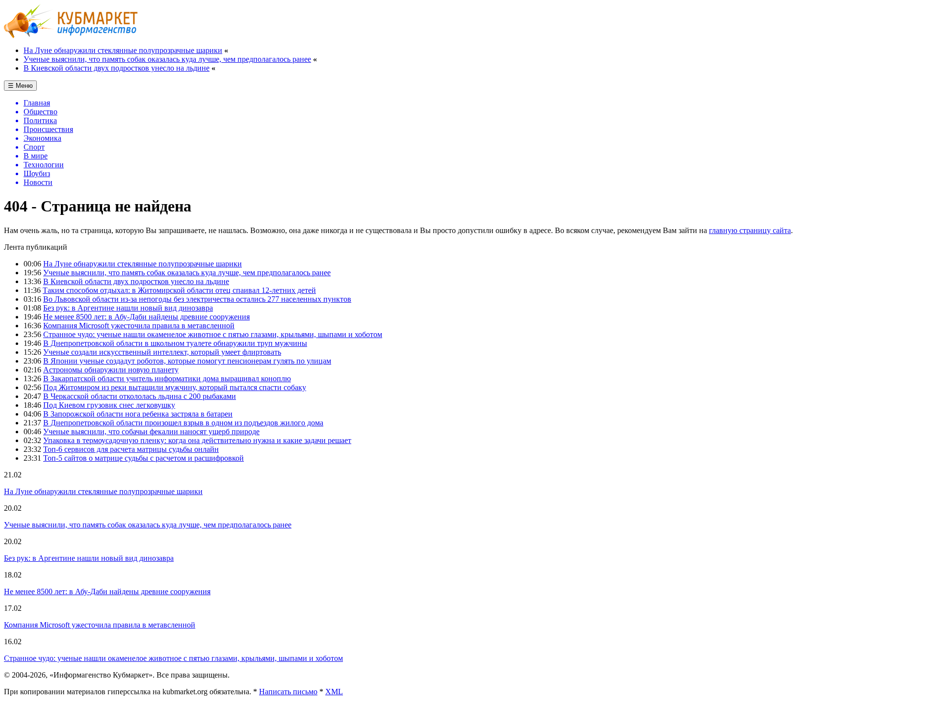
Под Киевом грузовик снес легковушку (109, 405)
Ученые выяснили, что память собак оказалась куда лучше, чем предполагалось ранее (167, 59)
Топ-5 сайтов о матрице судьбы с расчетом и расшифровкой (143, 458)
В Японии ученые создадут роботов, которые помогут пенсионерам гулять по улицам (187, 361)
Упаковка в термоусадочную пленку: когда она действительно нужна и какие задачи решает (197, 440)
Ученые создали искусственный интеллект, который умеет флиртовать (162, 352)
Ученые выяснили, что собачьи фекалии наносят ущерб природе (151, 431)
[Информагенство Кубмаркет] (71, 35)
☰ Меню (20, 85)
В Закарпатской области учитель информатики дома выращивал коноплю (167, 378)
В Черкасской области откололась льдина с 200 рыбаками (139, 396)
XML (334, 691)
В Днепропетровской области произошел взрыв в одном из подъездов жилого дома (183, 423)
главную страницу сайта (750, 230)
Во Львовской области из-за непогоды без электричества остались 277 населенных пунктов (197, 299)
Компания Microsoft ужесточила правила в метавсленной (139, 325)
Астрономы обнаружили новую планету (111, 370)
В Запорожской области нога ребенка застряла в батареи (138, 414)
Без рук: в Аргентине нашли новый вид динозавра (128, 308)
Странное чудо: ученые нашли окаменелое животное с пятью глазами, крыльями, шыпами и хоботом (212, 334)
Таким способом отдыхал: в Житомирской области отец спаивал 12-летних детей (179, 290)
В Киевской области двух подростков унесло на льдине (116, 68)
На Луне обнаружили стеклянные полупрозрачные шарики (123, 50)
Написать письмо (288, 691)
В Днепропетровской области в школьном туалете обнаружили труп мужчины (175, 343)
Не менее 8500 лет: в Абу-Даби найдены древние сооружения (146, 317)
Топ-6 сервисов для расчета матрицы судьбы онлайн (131, 449)
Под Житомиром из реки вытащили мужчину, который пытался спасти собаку (174, 387)
